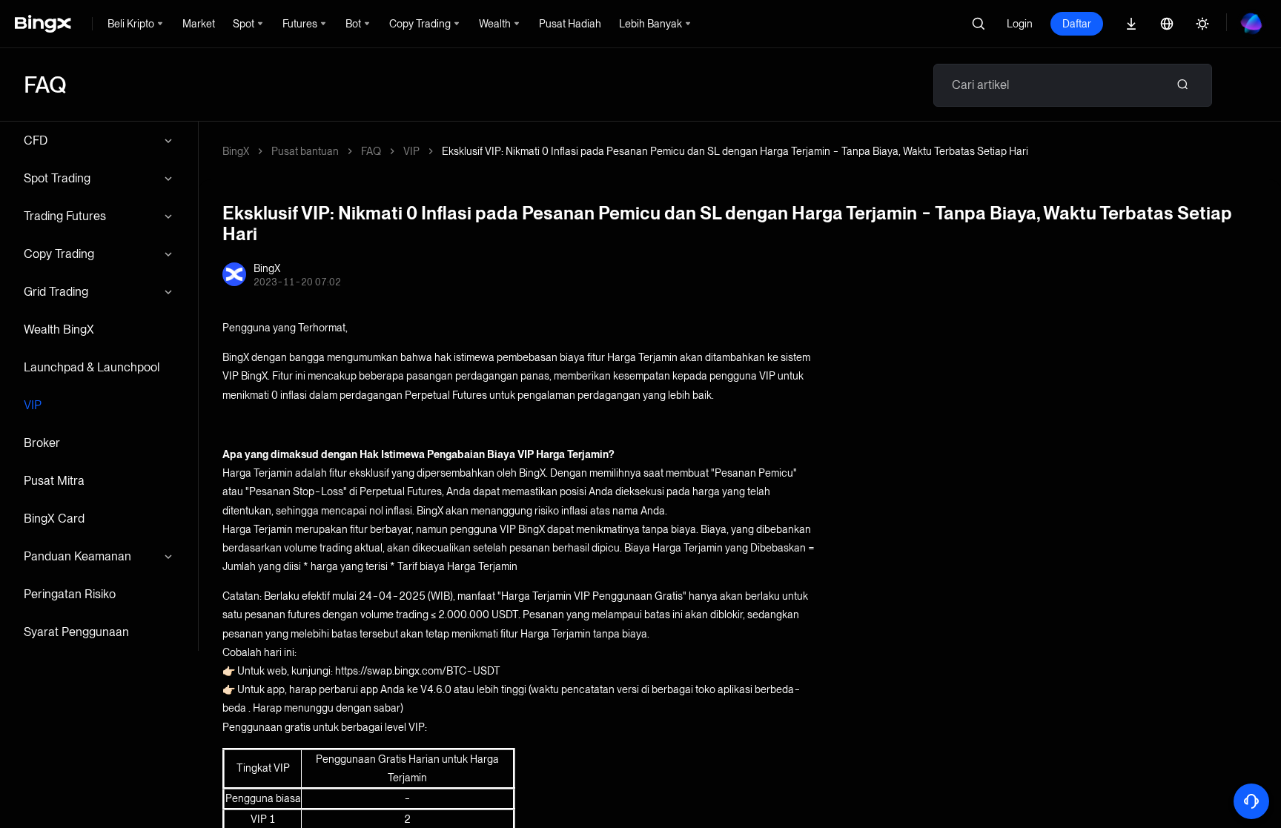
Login (1020, 24)
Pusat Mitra (54, 481)
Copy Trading (59, 254)
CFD (35, 140)
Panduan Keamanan (77, 556)
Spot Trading (57, 178)
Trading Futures (65, 216)
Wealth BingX (59, 329)
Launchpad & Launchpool (91, 367)
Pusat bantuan (305, 151)
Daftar (1076, 24)
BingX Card (54, 518)
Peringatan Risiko (70, 594)
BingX (235, 151)
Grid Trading (56, 292)
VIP (33, 405)
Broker (42, 443)
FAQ (371, 151)
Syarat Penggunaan (76, 632)
